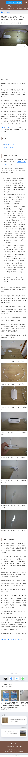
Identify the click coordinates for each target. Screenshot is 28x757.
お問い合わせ (19, 8)
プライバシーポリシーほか (14, 749)
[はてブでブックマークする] (17, 678)
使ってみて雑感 (8, 147)
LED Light (8, 686)
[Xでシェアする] (5, 678)
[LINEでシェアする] (22, 678)
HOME (14, 744)
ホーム (2, 8)
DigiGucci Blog (14, 6)
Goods (10, 684)
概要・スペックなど (9, 144)
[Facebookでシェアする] (11, 678)
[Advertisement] (14, 63)
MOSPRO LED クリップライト (10, 127)
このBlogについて (9, 8)
